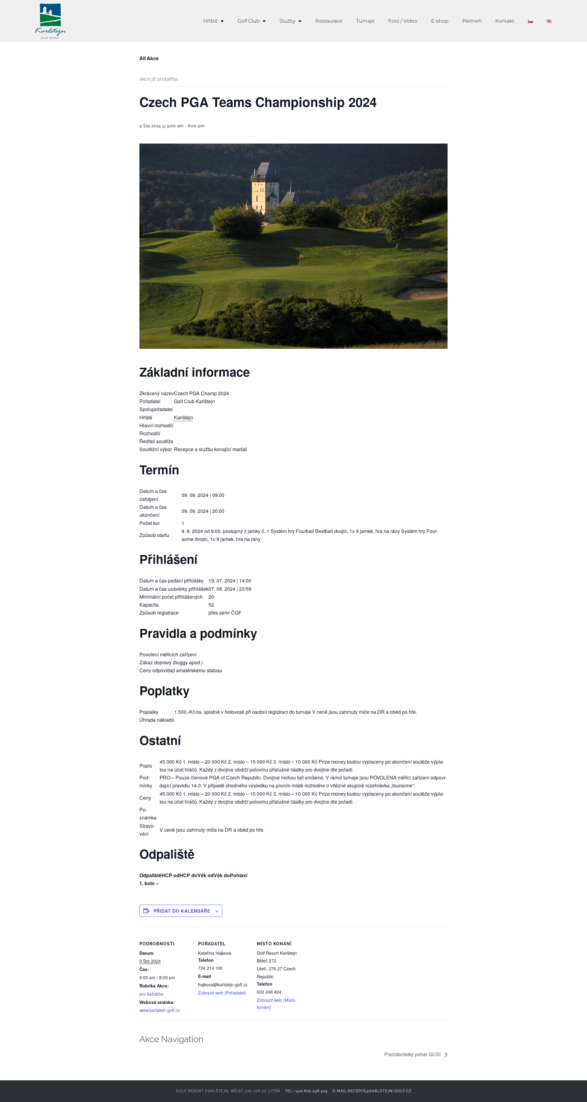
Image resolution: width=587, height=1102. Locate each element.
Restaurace (328, 21)
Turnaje (365, 21)
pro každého (151, 994)
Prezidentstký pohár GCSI (413, 1054)
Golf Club (249, 21)
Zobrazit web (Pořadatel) (222, 993)
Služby (287, 21)
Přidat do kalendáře (181, 911)
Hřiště (210, 21)
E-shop (440, 21)
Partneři (472, 21)
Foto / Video (402, 21)
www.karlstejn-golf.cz (159, 1010)
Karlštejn (183, 417)
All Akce (149, 58)
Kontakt (504, 21)
